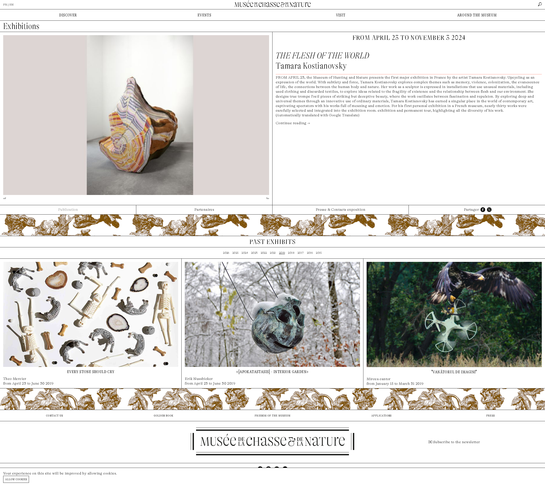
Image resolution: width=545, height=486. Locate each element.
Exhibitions (21, 26)
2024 (245, 252)
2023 (254, 252)
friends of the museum (272, 415)
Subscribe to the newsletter (456, 442)
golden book (163, 415)
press (490, 415)
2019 (282, 252)
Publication (68, 210)
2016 (310, 252)
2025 (235, 252)
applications (381, 415)
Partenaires (204, 210)
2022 (264, 252)
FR (5, 4)
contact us (54, 415)
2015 (319, 252)
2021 (273, 252)
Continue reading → (293, 123)
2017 (301, 252)
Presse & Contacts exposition (340, 210)
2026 (226, 252)
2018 (291, 252)
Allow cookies (16, 479)
